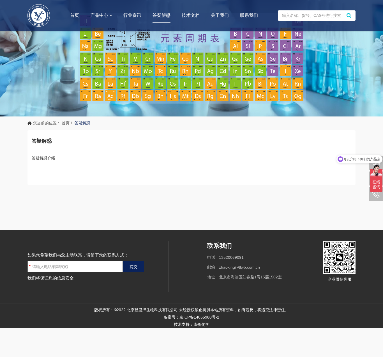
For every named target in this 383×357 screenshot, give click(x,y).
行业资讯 (132, 15)
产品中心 (99, 15)
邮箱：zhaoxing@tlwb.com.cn (233, 267)
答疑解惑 (161, 15)
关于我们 (220, 15)
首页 (74, 15)
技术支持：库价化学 (191, 324)
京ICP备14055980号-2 (199, 317)
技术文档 (191, 15)
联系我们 (249, 15)
